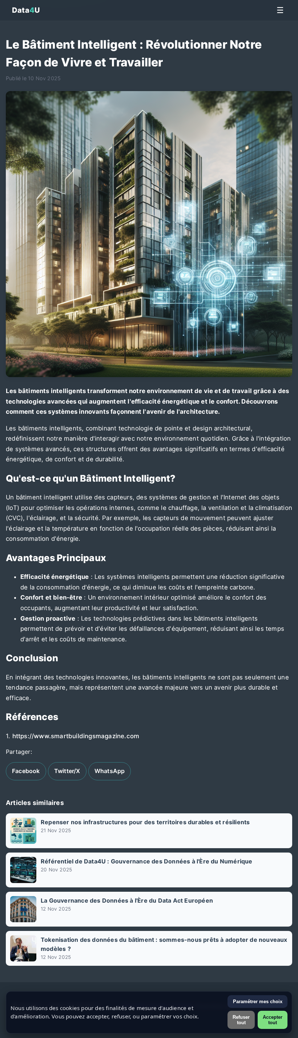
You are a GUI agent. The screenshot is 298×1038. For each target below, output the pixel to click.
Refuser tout (241, 1019)
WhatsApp (109, 771)
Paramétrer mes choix (257, 1001)
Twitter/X (67, 771)
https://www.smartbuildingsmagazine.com (76, 736)
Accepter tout (272, 1019)
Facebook (26, 771)
